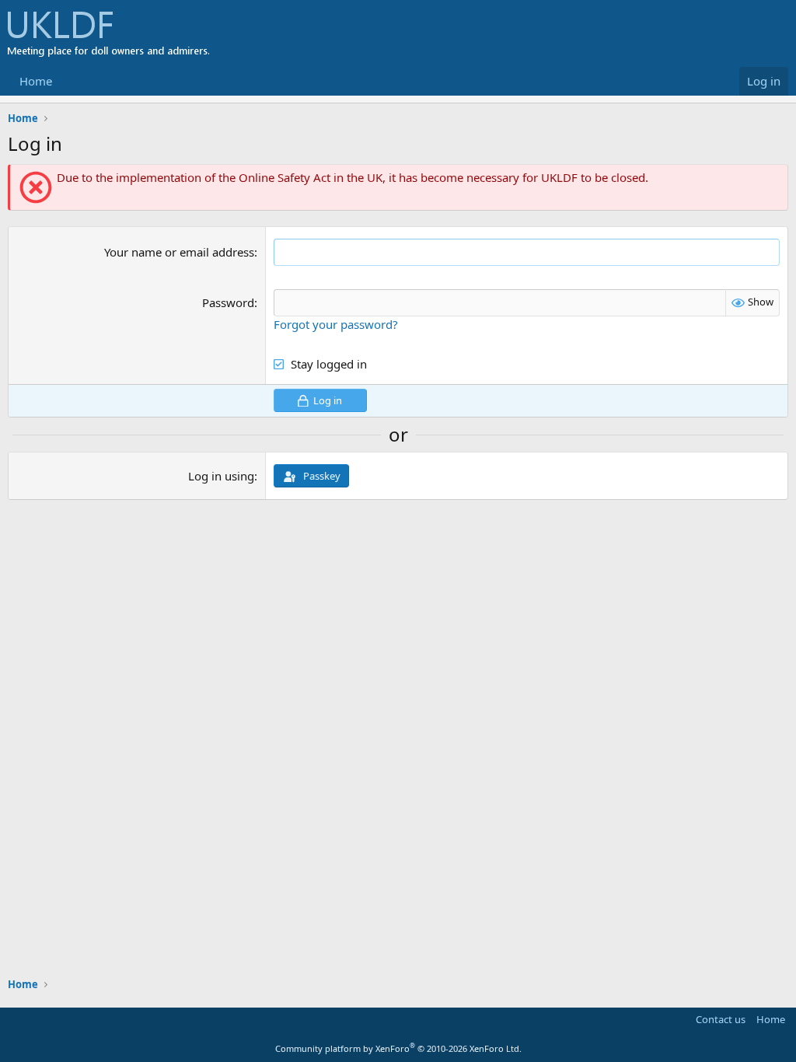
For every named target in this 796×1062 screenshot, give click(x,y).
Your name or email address (179, 252)
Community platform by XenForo (398, 1048)
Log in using (221, 476)
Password (228, 302)
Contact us (720, 1019)
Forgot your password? (336, 324)
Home (35, 81)
